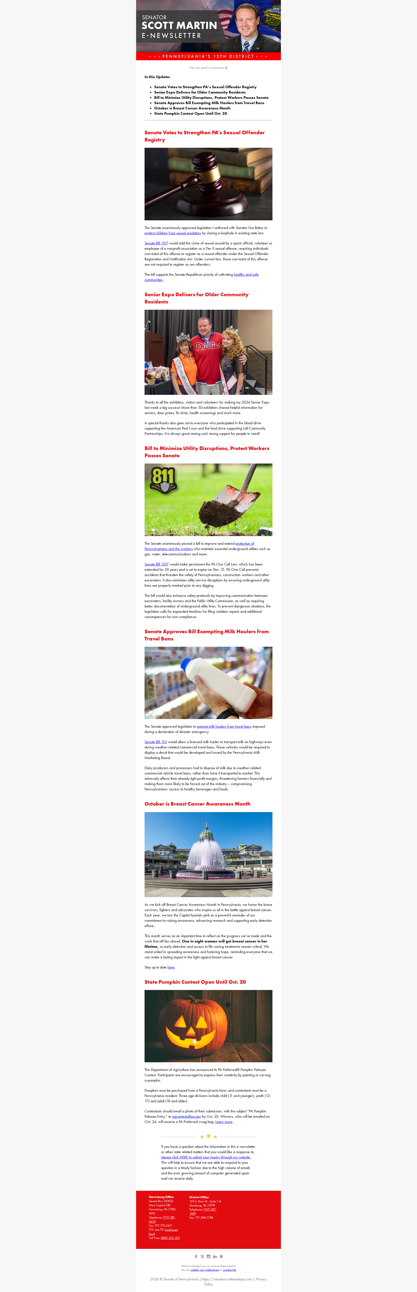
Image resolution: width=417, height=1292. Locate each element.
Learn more (223, 1121)
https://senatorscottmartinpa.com (227, 1279)
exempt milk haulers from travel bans (224, 726)
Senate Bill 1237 (157, 564)
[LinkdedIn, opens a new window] (215, 1258)
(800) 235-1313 (170, 1238)
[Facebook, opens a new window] (196, 1258)
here (170, 967)
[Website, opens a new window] (221, 1258)
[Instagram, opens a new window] (209, 1258)
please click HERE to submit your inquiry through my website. (206, 1157)
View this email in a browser (206, 68)
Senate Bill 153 (156, 741)
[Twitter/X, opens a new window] (203, 1258)
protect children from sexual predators (173, 233)
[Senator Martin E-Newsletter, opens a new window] (208, 30)
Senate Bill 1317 (156, 243)
